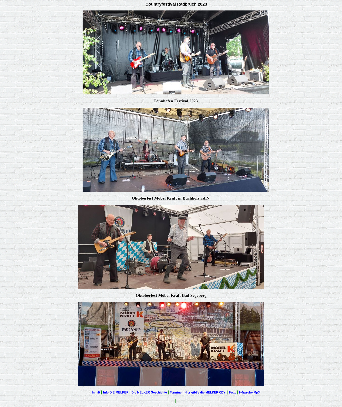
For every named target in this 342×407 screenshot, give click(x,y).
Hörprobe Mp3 (249, 392)
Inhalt (96, 392)
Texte (232, 392)
